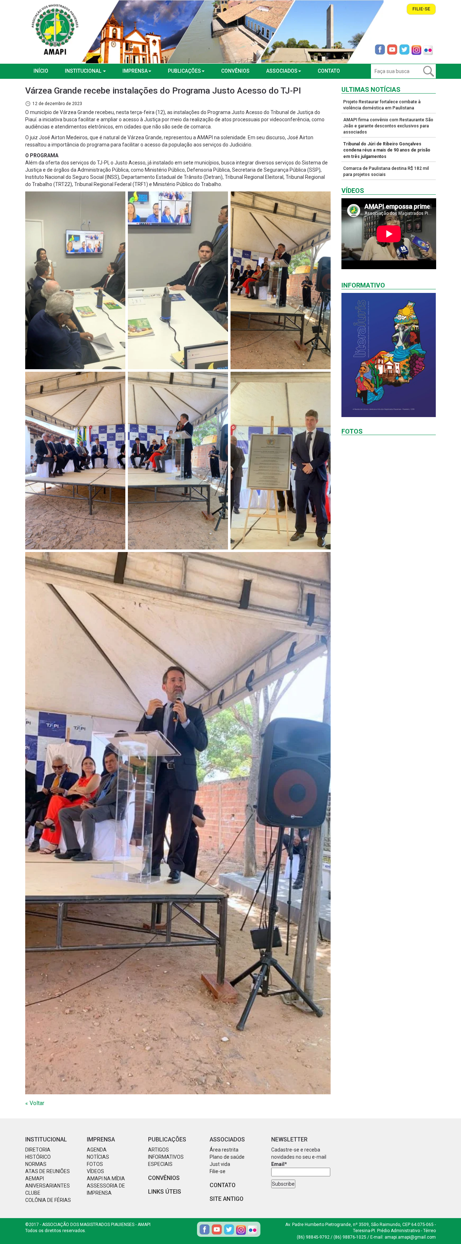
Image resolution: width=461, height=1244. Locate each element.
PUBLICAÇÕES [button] (184, 71)
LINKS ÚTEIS (164, 1191)
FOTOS (95, 1164)
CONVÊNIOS (235, 71)
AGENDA (97, 1150)
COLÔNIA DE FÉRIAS (48, 1200)
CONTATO (329, 71)
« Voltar (34, 1103)
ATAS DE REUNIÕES (47, 1171)
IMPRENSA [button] (135, 71)
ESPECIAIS (160, 1164)
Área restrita (224, 1150)
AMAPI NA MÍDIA (106, 1178)
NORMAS (35, 1164)
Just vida (220, 1164)
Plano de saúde (227, 1157)
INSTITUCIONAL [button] (83, 71)
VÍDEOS (95, 1171)
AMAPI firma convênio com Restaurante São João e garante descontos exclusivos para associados (388, 126)
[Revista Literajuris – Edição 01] (388, 355)
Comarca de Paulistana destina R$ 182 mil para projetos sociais (386, 171)
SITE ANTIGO (226, 1198)
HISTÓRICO (38, 1157)
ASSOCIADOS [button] (281, 71)
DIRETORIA (37, 1150)
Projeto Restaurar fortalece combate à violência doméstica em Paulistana (382, 104)
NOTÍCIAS (98, 1157)
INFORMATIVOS (166, 1157)
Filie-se (421, 9)
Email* (279, 1164)
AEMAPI (34, 1178)
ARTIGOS (158, 1150)
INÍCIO (40, 71)
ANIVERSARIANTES (47, 1186)
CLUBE (32, 1193)
